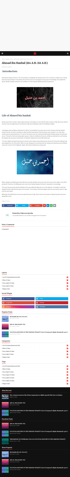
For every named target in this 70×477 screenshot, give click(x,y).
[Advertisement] (35, 13)
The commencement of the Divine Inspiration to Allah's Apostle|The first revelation (36, 395)
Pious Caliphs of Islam (35, 283)
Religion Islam (9, 59)
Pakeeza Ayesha (7, 67)
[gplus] (18, 302)
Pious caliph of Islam (35, 286)
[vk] (51, 306)
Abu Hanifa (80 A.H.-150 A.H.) (18, 316)
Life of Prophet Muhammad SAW (35, 277)
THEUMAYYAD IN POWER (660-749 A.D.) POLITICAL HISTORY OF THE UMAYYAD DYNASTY (37, 439)
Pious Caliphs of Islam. (35, 380)
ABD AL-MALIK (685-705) (17, 324)
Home (3, 59)
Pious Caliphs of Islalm (35, 375)
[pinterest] (51, 302)
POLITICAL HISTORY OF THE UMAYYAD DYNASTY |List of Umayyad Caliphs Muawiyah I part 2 (39, 332)
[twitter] (51, 298)
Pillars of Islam (35, 280)
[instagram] (18, 306)
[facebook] (18, 298)
